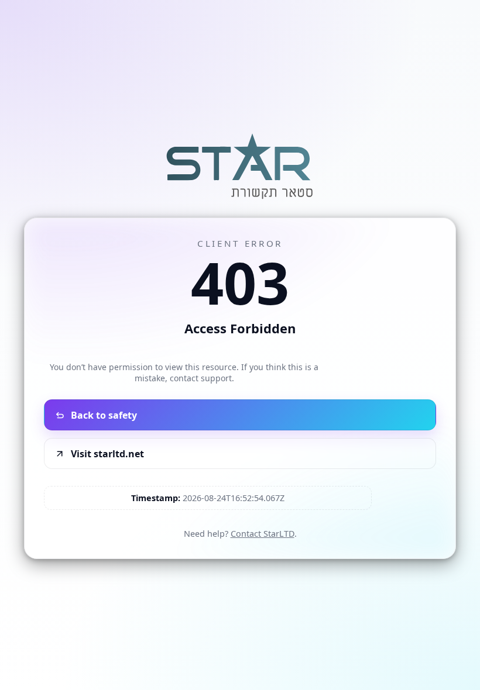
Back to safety (104, 415)
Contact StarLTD (262, 533)
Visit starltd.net (107, 453)
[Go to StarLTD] (240, 200)
